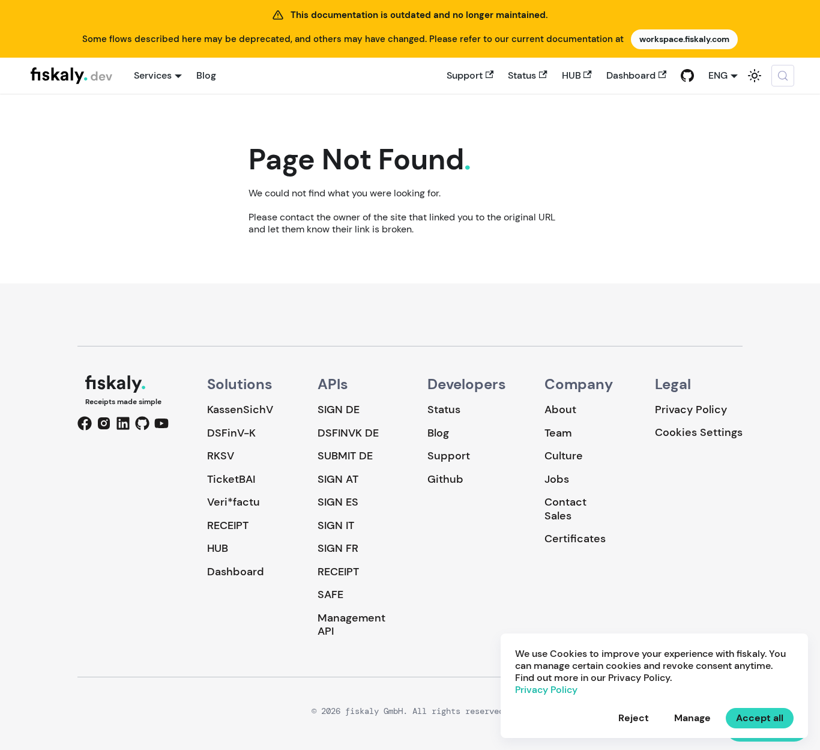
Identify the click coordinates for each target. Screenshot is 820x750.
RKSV (220, 456)
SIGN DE (339, 409)
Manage (692, 718)
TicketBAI (231, 479)
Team (557, 433)
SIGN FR (338, 548)
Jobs (556, 479)
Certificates (575, 538)
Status (522, 75)
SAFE (330, 594)
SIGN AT (338, 479)
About (560, 409)
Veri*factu (233, 502)
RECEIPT (228, 525)
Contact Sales (565, 509)
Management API (351, 625)
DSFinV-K (231, 433)
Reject (633, 718)
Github (445, 479)
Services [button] (153, 75)
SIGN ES (338, 502)
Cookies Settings (699, 432)
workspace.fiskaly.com (684, 39)
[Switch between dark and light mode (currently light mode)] (754, 75)
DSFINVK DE (348, 433)
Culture (563, 456)
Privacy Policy (691, 409)
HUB (571, 75)
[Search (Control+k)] (782, 75)
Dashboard (631, 75)
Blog (206, 75)
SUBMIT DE (345, 456)
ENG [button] (718, 75)
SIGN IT (336, 525)
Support (465, 75)
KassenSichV (240, 409)
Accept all (759, 718)
